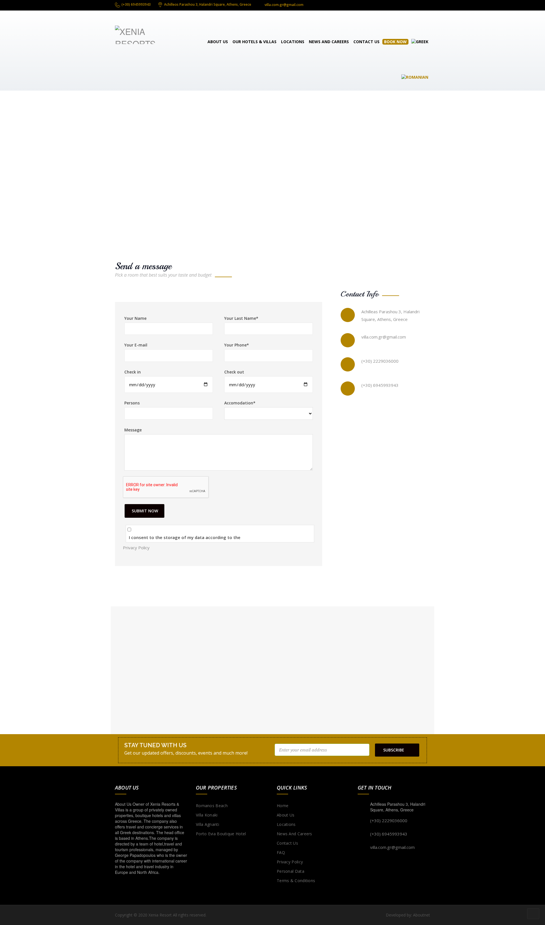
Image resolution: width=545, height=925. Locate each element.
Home (282, 805)
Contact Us (366, 41)
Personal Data (290, 871)
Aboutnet (421, 915)
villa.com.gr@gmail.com (383, 337)
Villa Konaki (207, 815)
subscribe (393, 750)
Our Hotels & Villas (254, 41)
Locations (292, 41)
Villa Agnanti (207, 824)
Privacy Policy (136, 547)
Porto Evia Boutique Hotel (221, 833)
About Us (217, 41)
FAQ (281, 852)
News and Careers (329, 41)
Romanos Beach (212, 805)
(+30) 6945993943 (380, 385)
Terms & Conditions (296, 880)
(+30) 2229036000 (380, 361)
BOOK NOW (395, 41)
